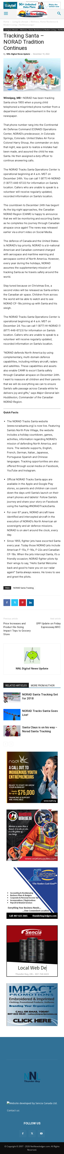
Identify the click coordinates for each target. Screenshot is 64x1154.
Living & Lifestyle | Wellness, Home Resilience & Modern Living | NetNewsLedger (30, 23)
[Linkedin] (30, 602)
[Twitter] (14, 602)
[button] (5, 13)
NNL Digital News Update (18, 54)
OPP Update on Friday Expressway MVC (48, 625)
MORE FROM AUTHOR (43, 685)
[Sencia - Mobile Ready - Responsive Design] (32, 951)
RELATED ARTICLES (16, 685)
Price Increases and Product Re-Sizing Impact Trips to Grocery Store (17, 629)
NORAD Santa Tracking (23, 588)
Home (6, 21)
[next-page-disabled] (11, 744)
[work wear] (32, 835)
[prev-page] (5, 744)
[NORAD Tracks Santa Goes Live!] (11, 714)
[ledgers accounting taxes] (32, 893)
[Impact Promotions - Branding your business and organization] (32, 1004)
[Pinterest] (22, 602)
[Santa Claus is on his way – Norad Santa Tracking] (11, 730)
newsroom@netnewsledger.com (38, 1110)
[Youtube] (41, 1133)
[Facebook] (6, 602)
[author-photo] (32, 663)
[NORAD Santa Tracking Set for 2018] (11, 698)
